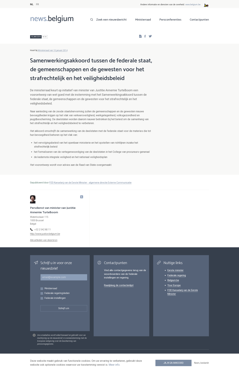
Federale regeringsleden (57, 293)
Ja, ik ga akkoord (173, 363)
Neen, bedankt (201, 363)
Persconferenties (170, 19)
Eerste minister (175, 270)
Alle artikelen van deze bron (43, 240)
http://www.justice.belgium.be (45, 233)
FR (37, 4)
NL (31, 4)
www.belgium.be (192, 4)
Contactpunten (199, 19)
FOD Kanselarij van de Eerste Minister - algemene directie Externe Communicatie (90, 182)
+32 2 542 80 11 (42, 229)
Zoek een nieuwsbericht (111, 19)
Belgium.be (173, 280)
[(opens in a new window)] (144, 36)
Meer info (114, 364)
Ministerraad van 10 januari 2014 (52, 50)
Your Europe (174, 285)
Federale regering (176, 275)
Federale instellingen (55, 298)
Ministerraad (143, 19)
